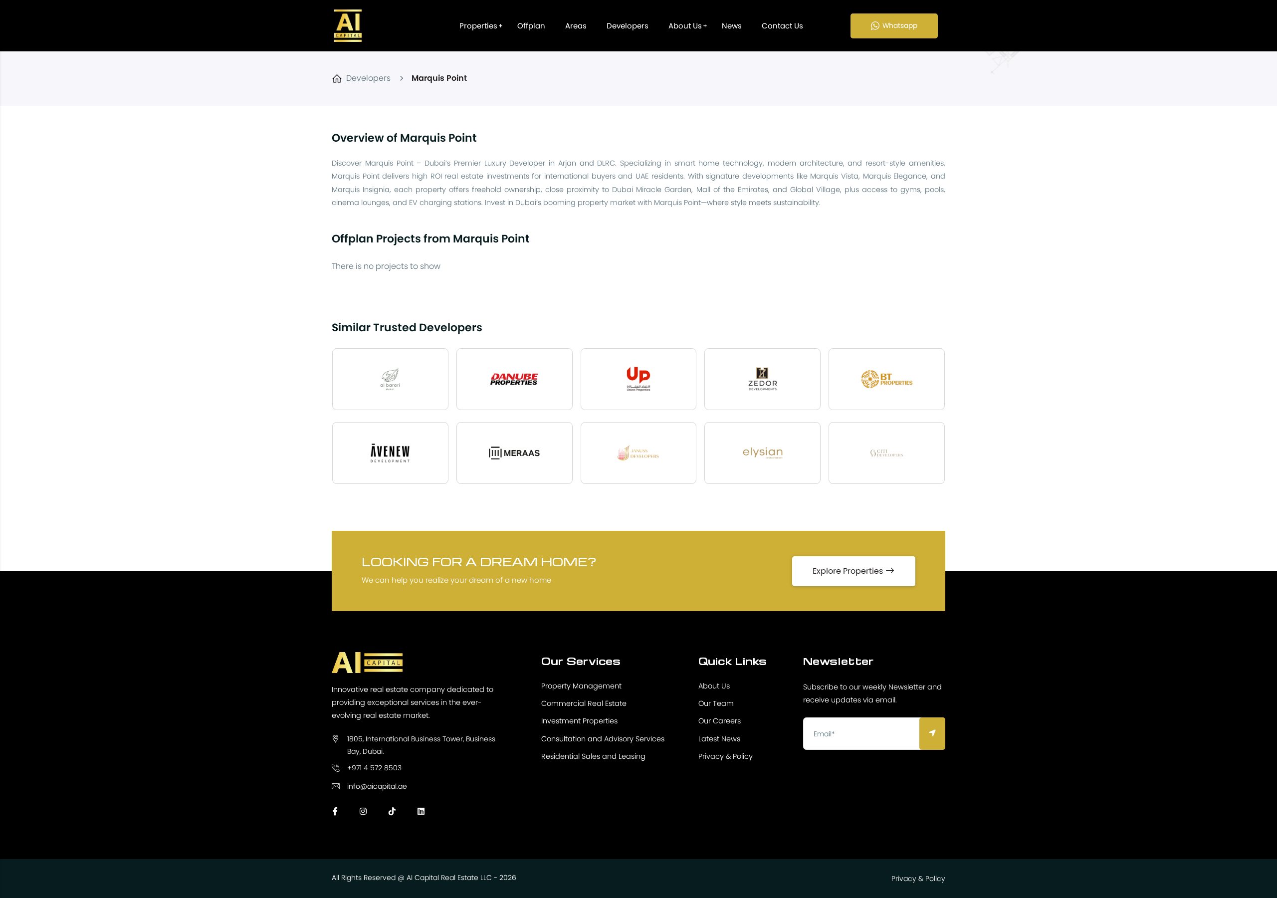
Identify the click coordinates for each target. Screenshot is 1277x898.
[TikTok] (392, 811)
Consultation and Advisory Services (602, 739)
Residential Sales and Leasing (593, 756)
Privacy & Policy (725, 756)
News (732, 25)
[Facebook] (335, 811)
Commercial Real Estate (584, 703)
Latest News (719, 739)
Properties (478, 25)
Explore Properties (849, 571)
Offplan (531, 25)
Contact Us (782, 25)
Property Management (581, 686)
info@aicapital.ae (377, 786)
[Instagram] (363, 811)
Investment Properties (579, 721)
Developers (627, 25)
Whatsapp (899, 25)
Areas (576, 25)
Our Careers (719, 721)
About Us (685, 25)
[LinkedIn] (421, 811)
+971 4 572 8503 (374, 768)
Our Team (716, 703)
